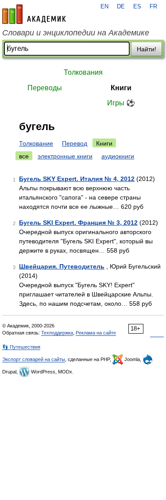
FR (153, 7)
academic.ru (34, 14)
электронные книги (65, 156)
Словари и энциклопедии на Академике (75, 32)
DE (121, 7)
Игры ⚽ (121, 103)
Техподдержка (57, 332)
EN (104, 7)
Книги (121, 88)
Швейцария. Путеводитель (61, 266)
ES (137, 7)
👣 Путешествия (21, 347)
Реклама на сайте (96, 332)
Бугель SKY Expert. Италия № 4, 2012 (77, 178)
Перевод (74, 143)
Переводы (44, 88)
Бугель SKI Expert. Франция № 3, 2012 (78, 222)
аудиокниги (117, 156)
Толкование (36, 143)
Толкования (83, 72)
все (24, 156)
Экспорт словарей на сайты (33, 359)
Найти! (146, 49)
